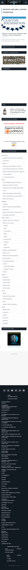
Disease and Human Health (9, 296)
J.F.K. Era (4, 190)
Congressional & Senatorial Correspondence (13, 158)
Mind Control (5, 277)
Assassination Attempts (9, 266)
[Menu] (2, 2)
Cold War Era (5, 312)
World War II (5, 323)
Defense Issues (6, 253)
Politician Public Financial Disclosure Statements (13, 171)
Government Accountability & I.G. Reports (12, 166)
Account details (11, 561)
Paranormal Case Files (13, 546)
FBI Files (3, 403)
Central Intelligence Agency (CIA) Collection (12, 182)
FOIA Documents (5, 401)
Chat (6, 548)
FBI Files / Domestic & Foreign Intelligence (12, 206)
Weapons (5, 271)
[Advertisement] (14, 86)
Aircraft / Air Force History (8, 223)
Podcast (19, 548)
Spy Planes (6, 242)
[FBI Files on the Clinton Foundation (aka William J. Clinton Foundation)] (14, 24)
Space (4, 301)
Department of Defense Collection (10, 185)
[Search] (26, 2)
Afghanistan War (6, 309)
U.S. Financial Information (8, 177)
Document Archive (12, 396)
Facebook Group (9, 550)
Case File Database (12, 398)
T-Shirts (9, 558)
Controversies (6, 160)
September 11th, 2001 (8, 269)
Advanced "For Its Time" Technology (11, 220)
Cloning (4, 293)
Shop (8, 555)
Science (3, 290)
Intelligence (4, 201)
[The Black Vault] (14, 2)
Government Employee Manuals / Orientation (13, 169)
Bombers (6, 225)
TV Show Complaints (7, 174)
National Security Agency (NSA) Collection (12, 193)
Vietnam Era (5, 317)
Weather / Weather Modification (10, 304)
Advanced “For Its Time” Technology (11, 467)
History (3, 179)
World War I (5, 320)
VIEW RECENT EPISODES (14, 346)
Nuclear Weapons (7, 258)
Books (8, 556)
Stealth (5, 244)
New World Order (6, 280)
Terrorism (5, 263)
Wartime (3, 307)
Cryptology (5, 204)
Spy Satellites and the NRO (9, 215)
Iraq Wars (5, 315)
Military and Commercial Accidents (10, 255)
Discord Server (9, 552)
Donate (19, 555)
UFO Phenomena (6, 288)
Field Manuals (6, 209)
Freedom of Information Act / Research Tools (13, 212)
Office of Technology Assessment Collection (12, 196)
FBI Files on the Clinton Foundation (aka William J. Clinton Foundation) (14, 34)
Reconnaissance (7, 239)
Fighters (5, 233)
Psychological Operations (8, 261)
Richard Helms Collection (8, 198)
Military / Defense (6, 217)
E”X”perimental (5, 475)
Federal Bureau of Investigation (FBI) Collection (14, 17)
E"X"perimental (7, 231)
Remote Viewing (6, 285)
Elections (5, 163)
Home (9, 395)
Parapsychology (6, 282)
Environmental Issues (7, 298)
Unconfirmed (7, 247)
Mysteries (4, 274)
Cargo (5, 228)
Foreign (5, 236)
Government (4, 155)
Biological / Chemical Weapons (9, 250)
